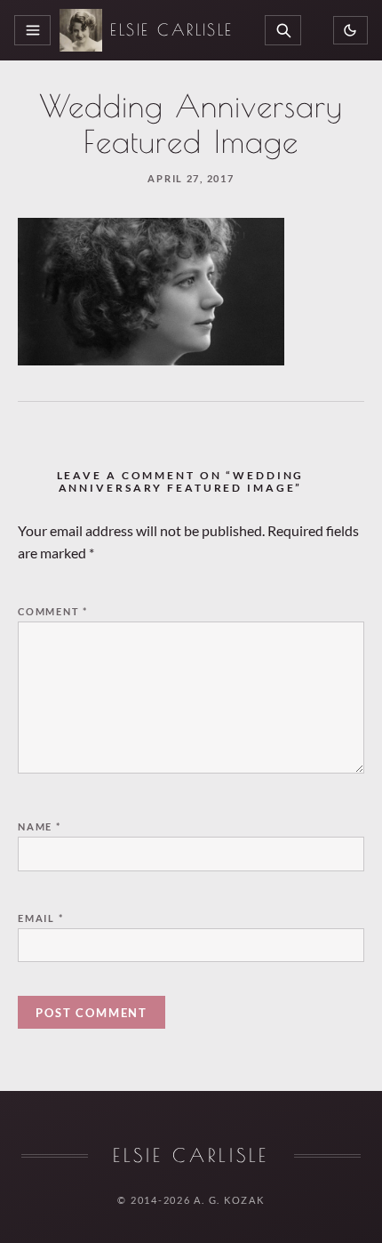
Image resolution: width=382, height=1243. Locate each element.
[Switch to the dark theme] (350, 30)
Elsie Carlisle (172, 29)
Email (41, 918)
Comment (53, 611)
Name (39, 826)
